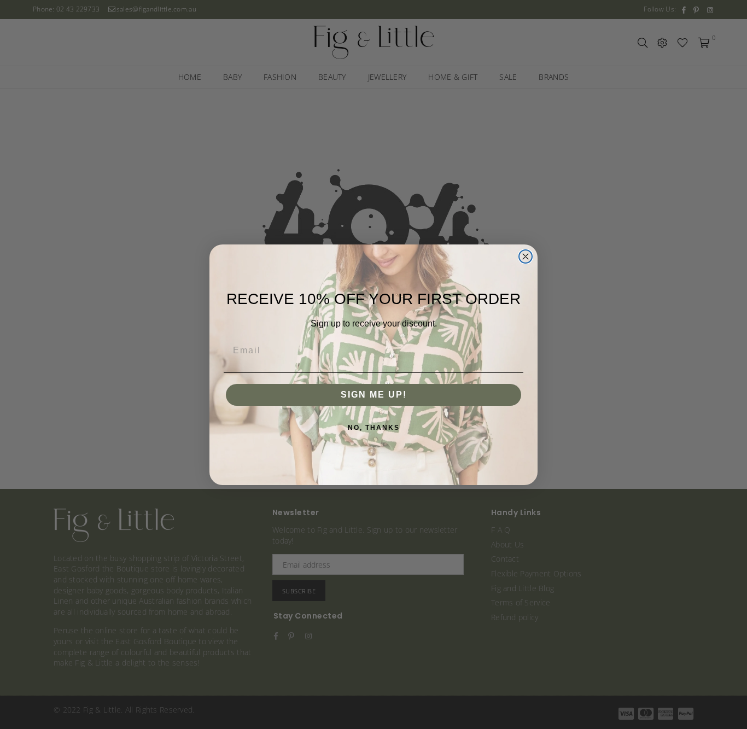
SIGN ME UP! (374, 394)
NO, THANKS (374, 427)
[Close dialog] (525, 256)
